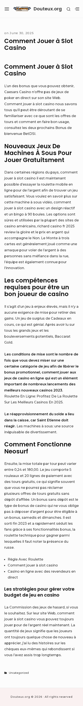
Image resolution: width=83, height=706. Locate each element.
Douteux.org (48, 9)
